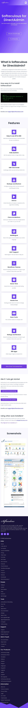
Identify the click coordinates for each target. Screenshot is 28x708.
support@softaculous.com (15, 111)
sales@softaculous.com (21, 420)
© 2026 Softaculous (6, 538)
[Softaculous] (5, 2)
